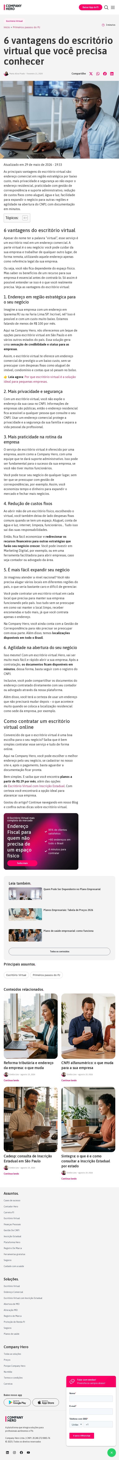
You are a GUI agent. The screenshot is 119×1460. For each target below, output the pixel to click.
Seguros (7, 1260)
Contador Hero (11, 1206)
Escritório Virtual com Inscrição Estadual (36, 786)
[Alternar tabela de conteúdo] (23, 218)
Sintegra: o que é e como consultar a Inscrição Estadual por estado (85, 1161)
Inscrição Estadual (12, 1236)
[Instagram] (14, 1452)
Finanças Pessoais (12, 1224)
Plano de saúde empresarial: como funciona (68, 930)
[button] (90, 73)
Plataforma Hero (12, 1242)
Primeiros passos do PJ (26, 27)
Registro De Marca (13, 1248)
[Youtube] (28, 1452)
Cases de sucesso (12, 1200)
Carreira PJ (9, 1212)
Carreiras (8, 1384)
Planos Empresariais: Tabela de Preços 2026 (68, 910)
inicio (7, 27)
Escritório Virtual (14, 21)
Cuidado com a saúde (14, 1266)
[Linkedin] (7, 1452)
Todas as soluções (12, 1354)
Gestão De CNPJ (11, 1230)
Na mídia (8, 1372)
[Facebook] (21, 1452)
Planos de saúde (11, 1334)
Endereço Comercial (13, 1292)
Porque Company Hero (14, 1366)
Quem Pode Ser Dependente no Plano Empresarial (72, 889)
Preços (7, 1360)
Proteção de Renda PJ (14, 1322)
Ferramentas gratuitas (14, 1254)
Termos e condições (13, 1377)
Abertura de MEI (12, 1304)
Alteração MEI (11, 1310)
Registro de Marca (13, 1316)
